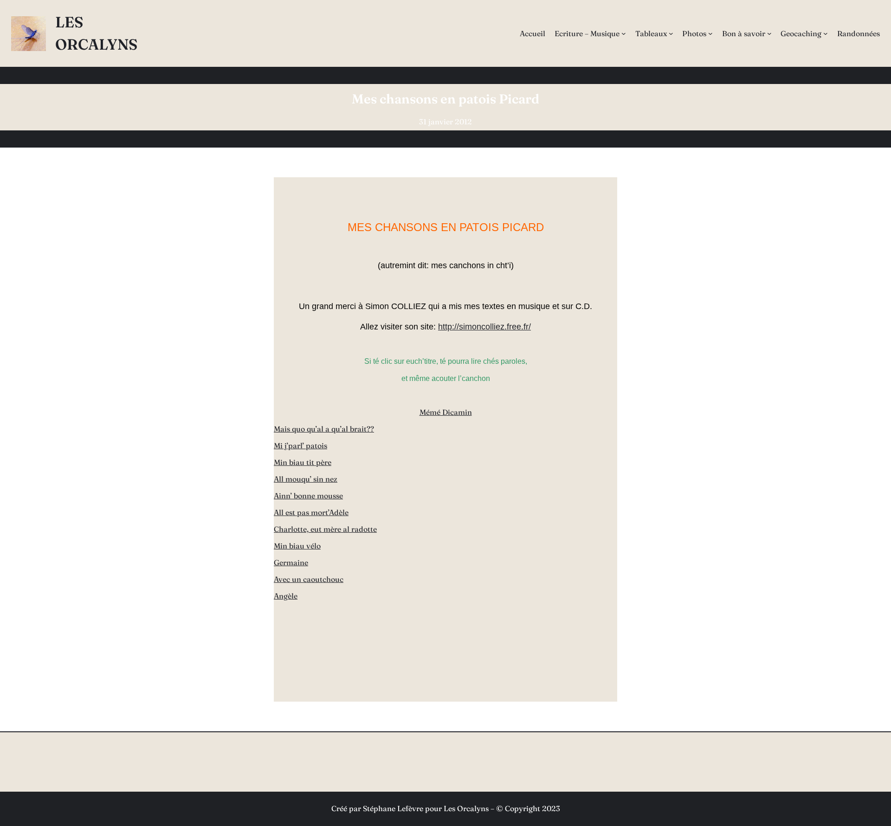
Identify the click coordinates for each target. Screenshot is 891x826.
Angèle (285, 595)
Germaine (291, 562)
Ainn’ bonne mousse (308, 495)
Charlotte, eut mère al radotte (325, 529)
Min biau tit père (302, 462)
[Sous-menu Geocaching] (825, 33)
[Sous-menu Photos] (710, 33)
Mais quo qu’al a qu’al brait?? (324, 428)
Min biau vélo (297, 545)
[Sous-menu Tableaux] (671, 33)
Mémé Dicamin (446, 412)
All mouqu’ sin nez (305, 479)
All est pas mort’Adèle (311, 512)
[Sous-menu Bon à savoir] (769, 33)
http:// (448, 326)
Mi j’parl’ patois (300, 445)
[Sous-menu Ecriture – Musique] (623, 33)
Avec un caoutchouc (308, 579)
